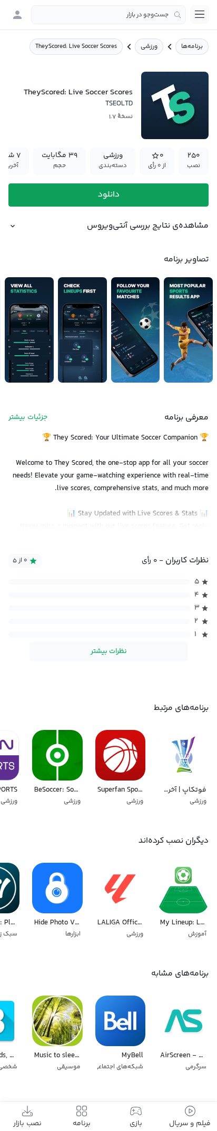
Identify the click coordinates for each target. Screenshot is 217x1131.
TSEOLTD (119, 104)
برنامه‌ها (192, 47)
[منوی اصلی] (199, 14)
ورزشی (149, 47)
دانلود (109, 194)
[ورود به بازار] (17, 14)
